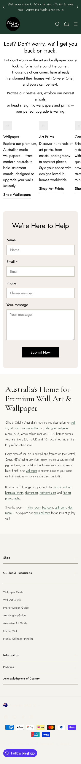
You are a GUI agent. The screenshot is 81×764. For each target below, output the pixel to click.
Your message (17, 304)
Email (12, 261)
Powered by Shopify (55, 743)
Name (11, 239)
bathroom (60, 507)
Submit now (40, 352)
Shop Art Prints (51, 188)
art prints (15, 428)
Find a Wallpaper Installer (18, 639)
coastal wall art (62, 487)
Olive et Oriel (27, 743)
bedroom (47, 507)
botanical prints (14, 493)
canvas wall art (31, 428)
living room (33, 507)
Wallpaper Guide (13, 592)
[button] (4, 7)
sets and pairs (42, 513)
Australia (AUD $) (22, 705)
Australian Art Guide (15, 623)
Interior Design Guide (16, 608)
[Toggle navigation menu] (75, 24)
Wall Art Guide (12, 600)
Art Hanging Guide (14, 615)
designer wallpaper (57, 428)
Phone (11, 283)
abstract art (31, 493)
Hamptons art (48, 493)
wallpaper (31, 471)
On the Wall (10, 631)
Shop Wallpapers (17, 194)
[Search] (57, 24)
